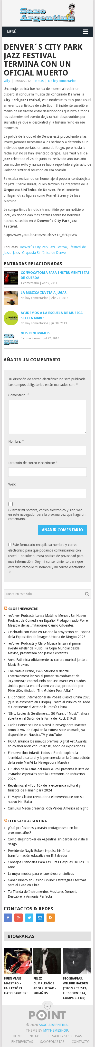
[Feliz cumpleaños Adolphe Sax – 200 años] (47, 961)
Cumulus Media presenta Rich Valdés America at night (48, 808)
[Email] (40, 918)
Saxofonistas (52, 1042)
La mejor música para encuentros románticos (41, 874)
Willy (7, 81)
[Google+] (18, 918)
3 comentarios (30, 338)
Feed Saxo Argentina (27, 821)
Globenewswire (23, 609)
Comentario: (18, 395)
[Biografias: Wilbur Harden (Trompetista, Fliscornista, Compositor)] (77, 961)
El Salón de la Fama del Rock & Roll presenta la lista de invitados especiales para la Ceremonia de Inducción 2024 (48, 774)
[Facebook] (8, 918)
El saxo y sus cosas (65, 1036)
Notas (39, 81)
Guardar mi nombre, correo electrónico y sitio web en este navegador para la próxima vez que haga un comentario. (47, 514)
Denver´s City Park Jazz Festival (43, 247)
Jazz (16, 253)
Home (17, 1036)
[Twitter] (29, 918)
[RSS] (51, 918)
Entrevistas (22, 1042)
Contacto (81, 1042)
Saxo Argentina (53, 1025)
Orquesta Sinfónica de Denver (44, 253)
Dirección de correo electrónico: (32, 462)
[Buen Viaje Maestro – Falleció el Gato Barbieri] (18, 961)
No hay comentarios (62, 81)
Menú (11, 32)
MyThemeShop (55, 1030)
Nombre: (15, 441)
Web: (12, 484)
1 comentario (30, 283)
